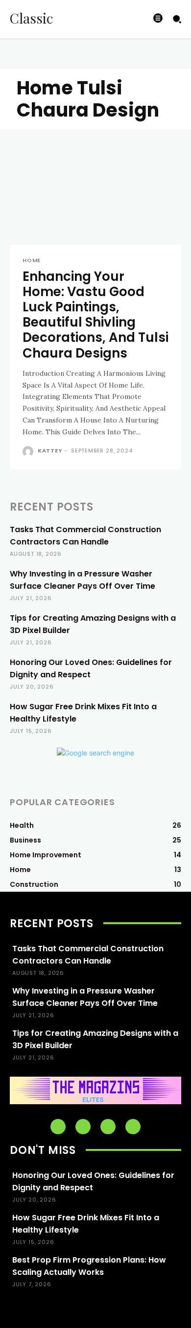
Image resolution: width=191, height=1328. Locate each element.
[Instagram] (83, 1126)
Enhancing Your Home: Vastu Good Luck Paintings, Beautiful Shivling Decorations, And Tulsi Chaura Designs (95, 315)
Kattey (50, 450)
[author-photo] (29, 451)
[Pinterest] (108, 1126)
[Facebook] (58, 1126)
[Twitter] (133, 1126)
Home (32, 260)
